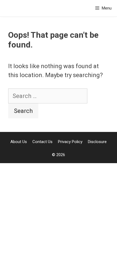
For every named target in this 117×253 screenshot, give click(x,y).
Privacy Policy (70, 141)
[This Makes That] (20, 8)
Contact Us (42, 141)
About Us (18, 141)
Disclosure (97, 141)
